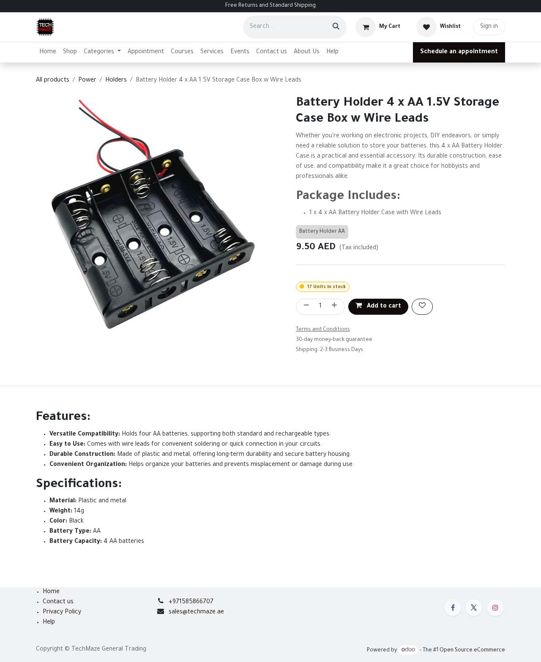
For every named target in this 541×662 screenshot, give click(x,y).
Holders (116, 80)
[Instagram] (495, 607)
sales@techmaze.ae (196, 612)
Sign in (489, 27)
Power (87, 80)
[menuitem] (48, 52)
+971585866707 (191, 602)
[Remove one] (304, 306)
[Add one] (336, 306)
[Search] (336, 27)
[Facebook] (452, 607)
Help (49, 622)
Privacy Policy (62, 612)
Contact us (58, 602)
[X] (473, 607)
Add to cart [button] (383, 306)
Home (51, 592)
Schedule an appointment (459, 52)
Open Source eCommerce (472, 651)
